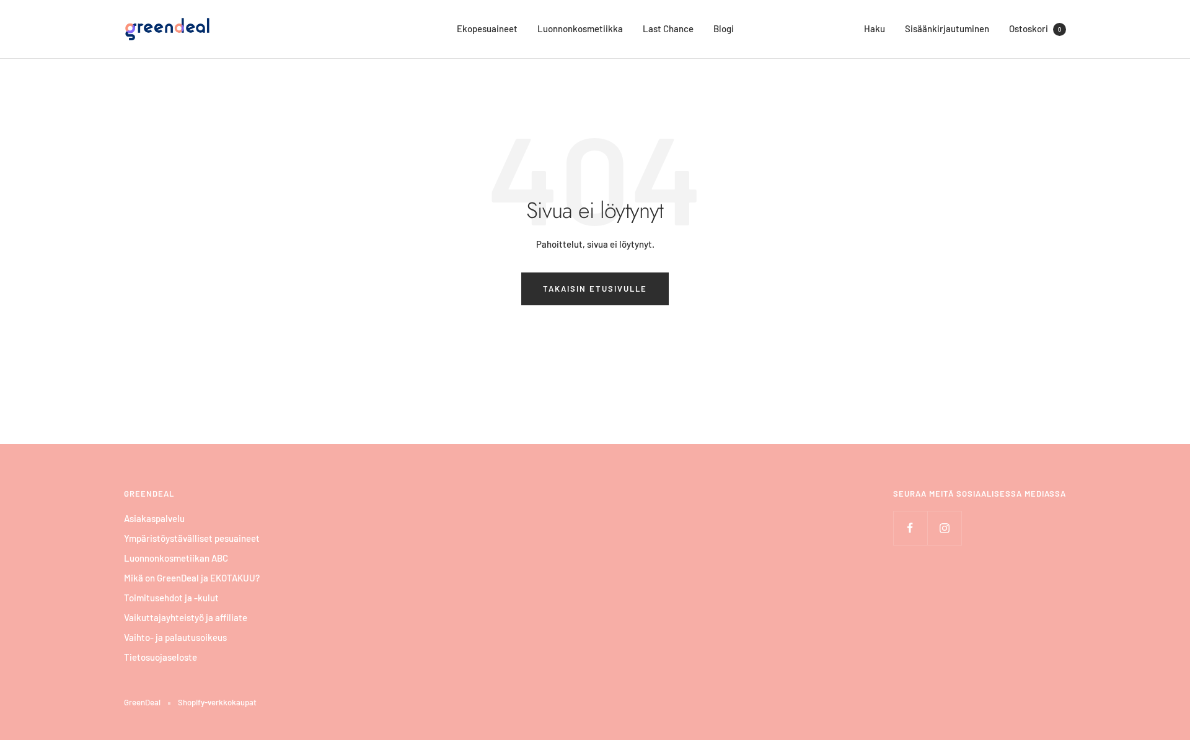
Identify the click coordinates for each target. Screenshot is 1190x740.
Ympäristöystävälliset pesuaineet (192, 538)
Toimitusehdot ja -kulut (171, 597)
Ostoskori (1035, 28)
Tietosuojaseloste (160, 657)
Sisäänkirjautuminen (947, 28)
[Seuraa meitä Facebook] (910, 528)
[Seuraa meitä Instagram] (944, 528)
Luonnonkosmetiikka (580, 28)
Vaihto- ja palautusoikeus (175, 637)
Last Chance (668, 28)
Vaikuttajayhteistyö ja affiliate (185, 617)
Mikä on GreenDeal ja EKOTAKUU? (192, 577)
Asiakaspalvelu (154, 518)
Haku (874, 28)
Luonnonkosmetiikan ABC (176, 558)
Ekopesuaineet (487, 28)
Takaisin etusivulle (595, 289)
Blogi (723, 28)
